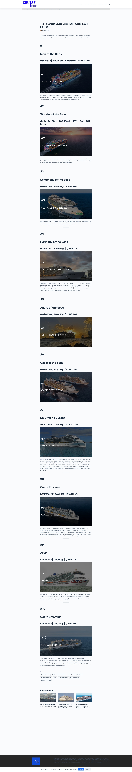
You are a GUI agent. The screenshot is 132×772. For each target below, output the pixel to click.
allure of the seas (45, 674)
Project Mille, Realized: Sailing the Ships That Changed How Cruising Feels (84, 706)
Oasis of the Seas (74, 677)
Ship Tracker (94, 4)
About (80, 4)
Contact (87, 4)
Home (32, 9)
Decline (87, 769)
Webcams (100, 4)
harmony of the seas (46, 677)
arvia (53, 674)
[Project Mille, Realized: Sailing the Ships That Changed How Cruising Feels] (84, 697)
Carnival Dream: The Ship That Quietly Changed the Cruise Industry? (65, 706)
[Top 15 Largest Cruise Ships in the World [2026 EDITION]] (48, 697)
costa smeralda (61, 674)
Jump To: (26, 9)
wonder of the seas (46, 680)
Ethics (105, 4)
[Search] (109, 4)
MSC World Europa (63, 677)
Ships (52, 9)
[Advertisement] (66, 14)
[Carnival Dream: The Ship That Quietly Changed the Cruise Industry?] (66, 697)
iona (55, 677)
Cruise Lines (38, 9)
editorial (79, 674)
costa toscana (71, 674)
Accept (81, 769)
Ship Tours (58, 9)
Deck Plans (46, 9)
